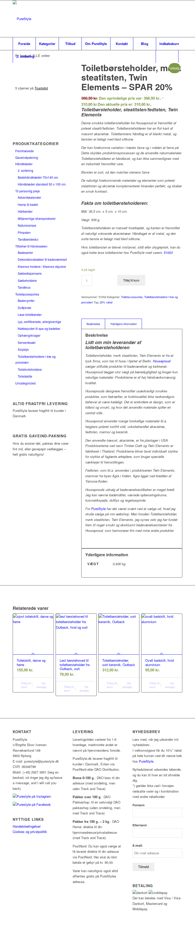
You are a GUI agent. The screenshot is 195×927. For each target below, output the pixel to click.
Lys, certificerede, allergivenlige (39, 321)
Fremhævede (24, 151)
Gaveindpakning (26, 157)
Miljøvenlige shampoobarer (37, 218)
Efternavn (140, 825)
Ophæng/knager (29, 335)
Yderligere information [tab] (123, 324)
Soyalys (23, 349)
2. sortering (25, 170)
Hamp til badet (28, 204)
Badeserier (25, 252)
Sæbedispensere (30, 273)
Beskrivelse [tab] (93, 324)
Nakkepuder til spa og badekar (39, 328)
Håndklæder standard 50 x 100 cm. (42, 184)
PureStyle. (147, 761)
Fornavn (138, 805)
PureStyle (98, 508)
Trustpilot (41, 88)
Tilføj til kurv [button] (25, 685)
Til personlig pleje (27, 191)
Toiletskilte (25, 376)
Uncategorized (25, 383)
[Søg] (167, 56)
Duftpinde (24, 307)
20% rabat (106, 302)
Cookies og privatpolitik (30, 831)
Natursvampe (27, 225)
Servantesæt (26, 342)
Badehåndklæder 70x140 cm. (38, 177)
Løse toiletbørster (30, 314)
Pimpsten (24, 232)
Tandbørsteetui (28, 239)
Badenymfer (26, 300)
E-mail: (138, 845)
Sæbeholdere (27, 280)
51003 (168, 252)
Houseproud (161, 361)
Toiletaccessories (27, 294)
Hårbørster (25, 211)
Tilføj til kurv (131, 280)
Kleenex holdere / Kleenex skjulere (42, 266)
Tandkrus (24, 287)
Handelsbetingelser (27, 826)
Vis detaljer (41, 685)
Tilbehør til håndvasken (31, 246)
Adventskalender (29, 197)
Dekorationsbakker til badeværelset (42, 259)
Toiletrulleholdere (30, 369)
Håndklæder (23, 164)
